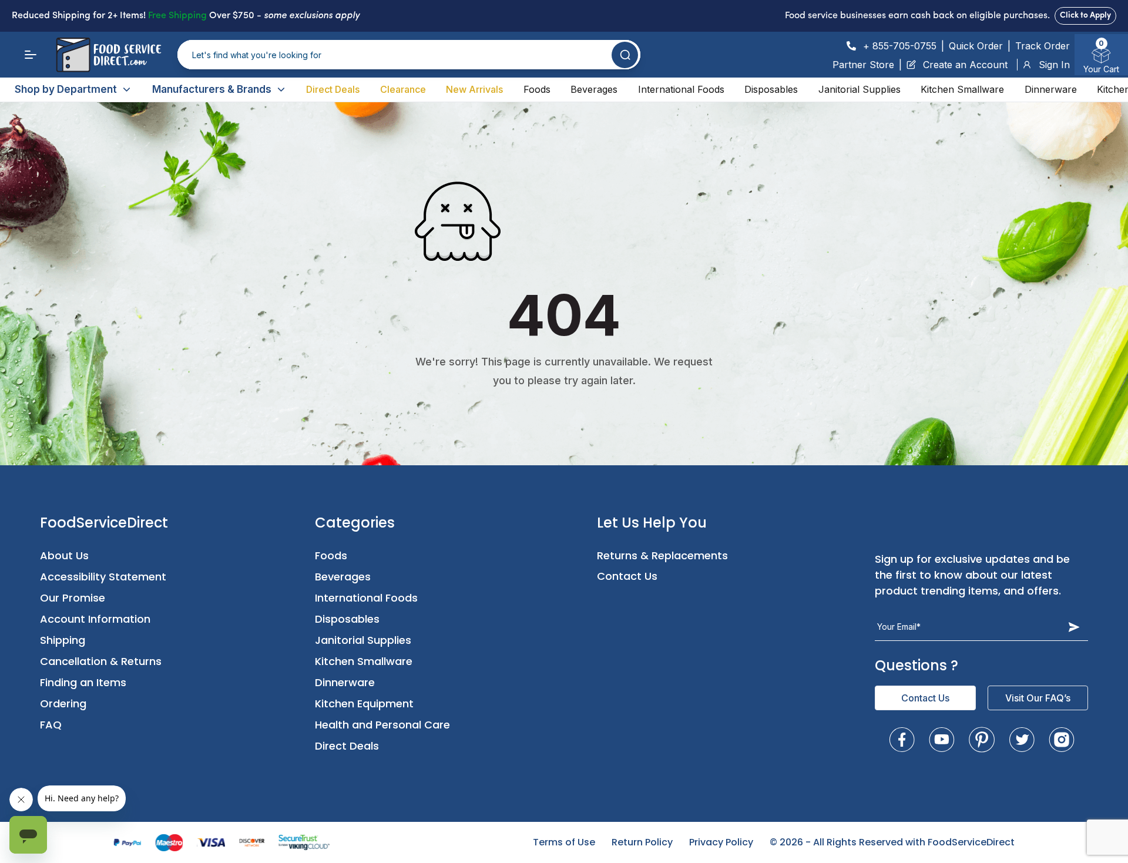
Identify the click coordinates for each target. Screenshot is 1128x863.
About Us (64, 555)
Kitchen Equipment (364, 703)
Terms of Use (564, 842)
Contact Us (627, 576)
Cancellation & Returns (101, 661)
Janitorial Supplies (859, 89)
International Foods (681, 89)
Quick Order (976, 46)
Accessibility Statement (103, 576)
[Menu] (31, 55)
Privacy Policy (721, 842)
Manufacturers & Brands (211, 89)
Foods (536, 89)
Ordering (63, 703)
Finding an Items (83, 682)
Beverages (593, 89)
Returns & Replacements (662, 555)
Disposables (771, 89)
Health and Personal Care (382, 724)
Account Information (95, 619)
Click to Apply (1085, 15)
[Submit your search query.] (625, 55)
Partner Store (863, 64)
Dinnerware (1051, 89)
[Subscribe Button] (1074, 627)
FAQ (51, 724)
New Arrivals (474, 89)
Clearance (403, 89)
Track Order (1042, 46)
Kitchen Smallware (962, 89)
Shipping (62, 640)
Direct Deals (333, 89)
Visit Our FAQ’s (1037, 698)
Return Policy (642, 842)
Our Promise (72, 597)
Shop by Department (66, 89)
